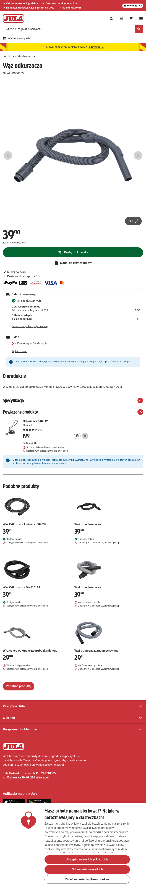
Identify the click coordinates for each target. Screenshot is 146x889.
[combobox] (73, 29)
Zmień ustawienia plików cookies (87, 879)
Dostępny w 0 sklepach (47, 451)
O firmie (9, 718)
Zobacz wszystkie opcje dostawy (30, 326)
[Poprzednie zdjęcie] (8, 155)
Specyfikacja (13, 400)
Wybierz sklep (19, 351)
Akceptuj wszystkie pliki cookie (87, 859)
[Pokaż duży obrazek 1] (73, 155)
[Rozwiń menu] (141, 18)
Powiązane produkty (20, 412)
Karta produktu (30, 443)
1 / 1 (130, 221)
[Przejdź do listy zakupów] (121, 18)
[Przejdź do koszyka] (131, 18)
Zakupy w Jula (14, 706)
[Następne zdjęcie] (138, 155)
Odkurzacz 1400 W (55, 425)
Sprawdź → (96, 46)
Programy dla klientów (20, 729)
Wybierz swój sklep (20, 38)
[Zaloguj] (111, 18)
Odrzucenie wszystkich (87, 869)
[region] (73, 846)
